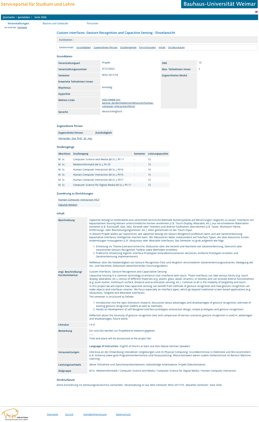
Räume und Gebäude (55, 23)
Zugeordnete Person (106, 47)
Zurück (69, 414)
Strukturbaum (176, 47)
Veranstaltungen (18, 23)
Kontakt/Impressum (95, 414)
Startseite (22, 27)
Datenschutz (123, 414)
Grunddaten (83, 47)
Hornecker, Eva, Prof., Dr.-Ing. (75, 138)
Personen (92, 23)
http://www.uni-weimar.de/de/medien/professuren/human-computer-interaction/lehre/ (128, 103)
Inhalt (162, 47)
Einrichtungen (147, 47)
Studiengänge (128, 47)
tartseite (9, 17)
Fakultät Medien (67, 204)
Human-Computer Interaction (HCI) (78, 199)
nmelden (24, 17)
